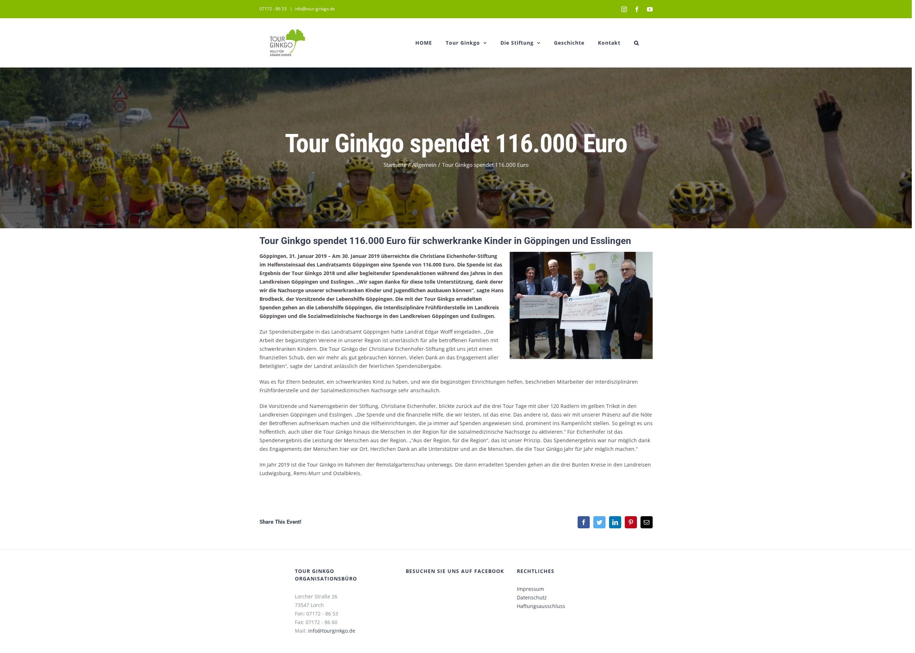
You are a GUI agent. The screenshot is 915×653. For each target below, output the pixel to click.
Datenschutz (532, 597)
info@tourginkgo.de (331, 630)
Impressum (530, 588)
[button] (636, 42)
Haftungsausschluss (541, 606)
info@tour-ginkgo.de (315, 9)
